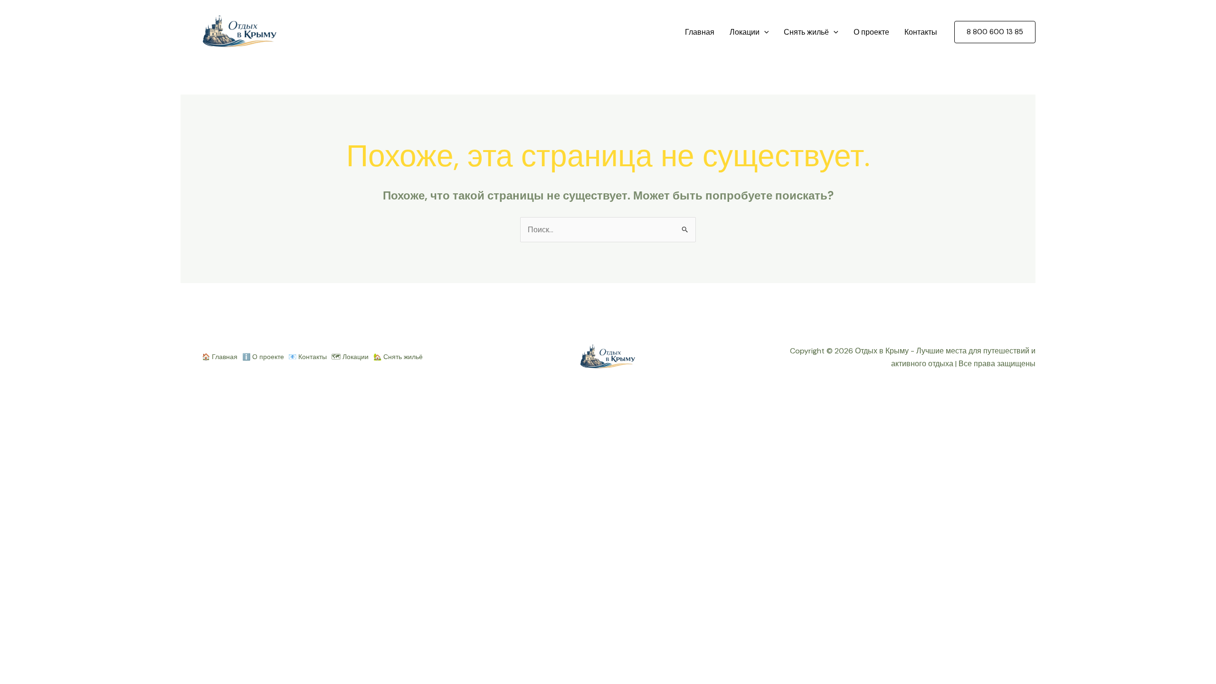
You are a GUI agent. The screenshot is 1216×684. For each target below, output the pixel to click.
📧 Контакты (307, 356)
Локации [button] (745, 32)
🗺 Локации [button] (350, 356)
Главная (699, 32)
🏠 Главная (220, 356)
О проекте (871, 32)
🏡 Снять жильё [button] (398, 356)
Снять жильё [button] (806, 32)
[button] (764, 32)
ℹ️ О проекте (263, 356)
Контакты (920, 32)
